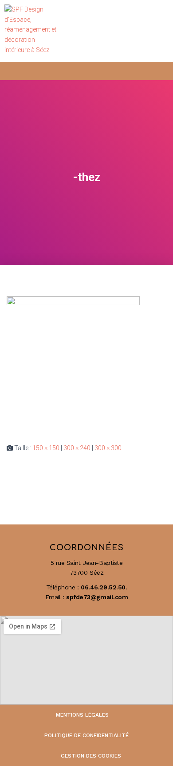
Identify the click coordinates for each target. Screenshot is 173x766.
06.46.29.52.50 (103, 587)
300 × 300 (108, 448)
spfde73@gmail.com (97, 597)
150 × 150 (45, 448)
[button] (157, 31)
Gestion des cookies (91, 756)
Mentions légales (82, 715)
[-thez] (73, 362)
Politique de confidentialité (86, 735)
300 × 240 (76, 448)
